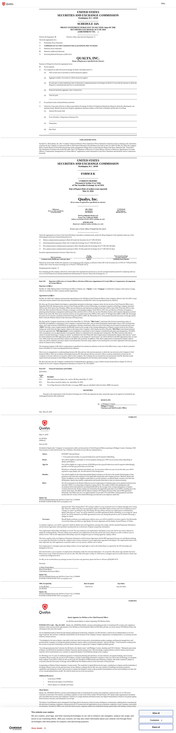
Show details (36, 728)
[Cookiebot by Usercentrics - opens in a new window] (15, 728)
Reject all (156, 727)
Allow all (156, 713)
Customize (154, 720)
